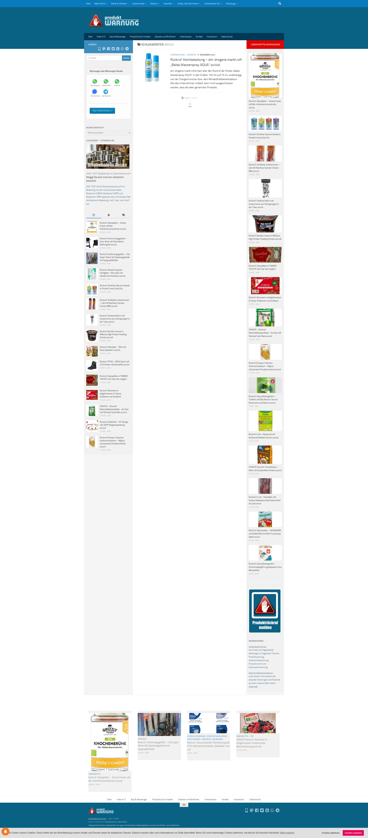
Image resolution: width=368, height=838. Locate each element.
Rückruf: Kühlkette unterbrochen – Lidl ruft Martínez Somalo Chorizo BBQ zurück (114, 303)
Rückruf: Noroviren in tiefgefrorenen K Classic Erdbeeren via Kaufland (110, 393)
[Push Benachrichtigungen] (5, 832)
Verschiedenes (194, 739)
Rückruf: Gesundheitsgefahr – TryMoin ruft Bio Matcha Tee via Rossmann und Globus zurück (263, 399)
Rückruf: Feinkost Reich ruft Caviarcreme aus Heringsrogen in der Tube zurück (115, 318)
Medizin (154, 3)
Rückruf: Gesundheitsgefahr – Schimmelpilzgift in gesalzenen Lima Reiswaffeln (265, 567)
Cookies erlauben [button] (353, 833)
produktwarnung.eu (257, 646)
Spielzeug (142, 739)
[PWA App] (99, 48)
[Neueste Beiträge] (93, 215)
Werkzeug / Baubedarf (212, 739)
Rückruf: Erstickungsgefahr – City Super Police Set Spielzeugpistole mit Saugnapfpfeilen (115, 257)
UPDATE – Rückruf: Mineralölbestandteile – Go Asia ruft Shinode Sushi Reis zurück (114, 409)
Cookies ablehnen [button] (331, 833)
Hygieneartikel (177, 55)
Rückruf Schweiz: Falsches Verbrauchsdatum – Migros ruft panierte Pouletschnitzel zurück (265, 366)
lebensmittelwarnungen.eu (261, 673)
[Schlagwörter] (123, 215)
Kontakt (199, 36)
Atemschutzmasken (196, 736)
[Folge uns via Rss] (117, 48)
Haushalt (167, 3)
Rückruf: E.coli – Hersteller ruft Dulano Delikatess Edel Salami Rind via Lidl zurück (264, 500)
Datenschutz (227, 36)
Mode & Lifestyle (118, 3)
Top (252, 736)
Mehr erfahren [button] (287, 833)
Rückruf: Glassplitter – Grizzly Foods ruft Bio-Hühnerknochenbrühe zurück (113, 226)
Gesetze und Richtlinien (165, 36)
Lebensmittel (138, 3)
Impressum (212, 36)
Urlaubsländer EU (212, 3)
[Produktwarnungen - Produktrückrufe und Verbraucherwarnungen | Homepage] (113, 20)
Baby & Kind (99, 3)
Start (88, 3)
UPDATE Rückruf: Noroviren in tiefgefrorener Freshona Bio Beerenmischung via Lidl (251, 743)
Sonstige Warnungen (217, 736)
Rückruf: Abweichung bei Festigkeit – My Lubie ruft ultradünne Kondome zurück (112, 273)
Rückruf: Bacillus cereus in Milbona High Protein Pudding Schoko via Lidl (113, 334)
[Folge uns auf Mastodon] (104, 48)
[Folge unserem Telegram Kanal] (127, 48)
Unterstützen (186, 36)
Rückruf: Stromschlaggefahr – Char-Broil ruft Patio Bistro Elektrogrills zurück (113, 241)
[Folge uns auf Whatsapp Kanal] (122, 48)
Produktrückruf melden (140, 36)
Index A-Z (101, 36)
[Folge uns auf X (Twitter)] (113, 48)
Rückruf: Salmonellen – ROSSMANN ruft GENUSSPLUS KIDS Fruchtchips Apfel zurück (265, 533)
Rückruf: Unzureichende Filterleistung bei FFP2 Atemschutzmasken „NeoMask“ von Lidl (208, 746)
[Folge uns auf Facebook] (108, 48)
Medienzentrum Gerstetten (116, 822)
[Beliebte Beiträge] (108, 215)
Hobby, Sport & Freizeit (188, 3)
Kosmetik (191, 55)
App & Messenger (118, 36)
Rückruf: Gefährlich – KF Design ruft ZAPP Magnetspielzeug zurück (114, 425)
